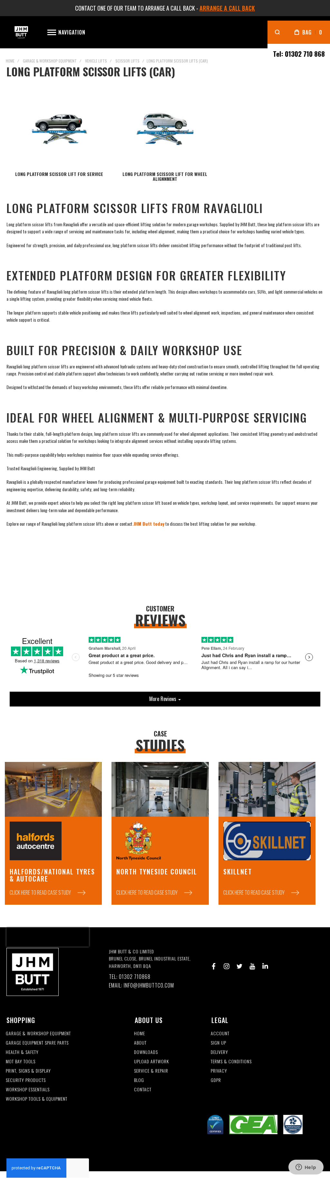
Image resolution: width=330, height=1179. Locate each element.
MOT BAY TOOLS (20, 1061)
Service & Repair (151, 1071)
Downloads (146, 1052)
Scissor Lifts (127, 60)
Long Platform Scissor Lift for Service (59, 174)
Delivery (219, 1052)
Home (10, 60)
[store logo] (21, 32)
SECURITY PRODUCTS (26, 1080)
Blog (139, 1080)
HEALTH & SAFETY (22, 1052)
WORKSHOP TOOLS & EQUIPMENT (36, 1099)
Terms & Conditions (231, 1061)
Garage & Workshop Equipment (50, 60)
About (140, 1043)
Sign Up (218, 1043)
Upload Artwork (151, 1061)
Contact (142, 1089)
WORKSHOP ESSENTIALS (28, 1089)
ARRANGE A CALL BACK (227, 8)
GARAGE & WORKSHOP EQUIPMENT (38, 1033)
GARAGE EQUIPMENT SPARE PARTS (37, 1043)
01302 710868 (134, 977)
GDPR (216, 1080)
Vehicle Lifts (96, 60)
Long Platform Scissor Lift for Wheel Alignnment (164, 176)
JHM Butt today (148, 523)
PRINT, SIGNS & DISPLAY (28, 1071)
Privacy (219, 1071)
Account (220, 1033)
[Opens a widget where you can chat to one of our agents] (306, 1168)
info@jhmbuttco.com (149, 985)
